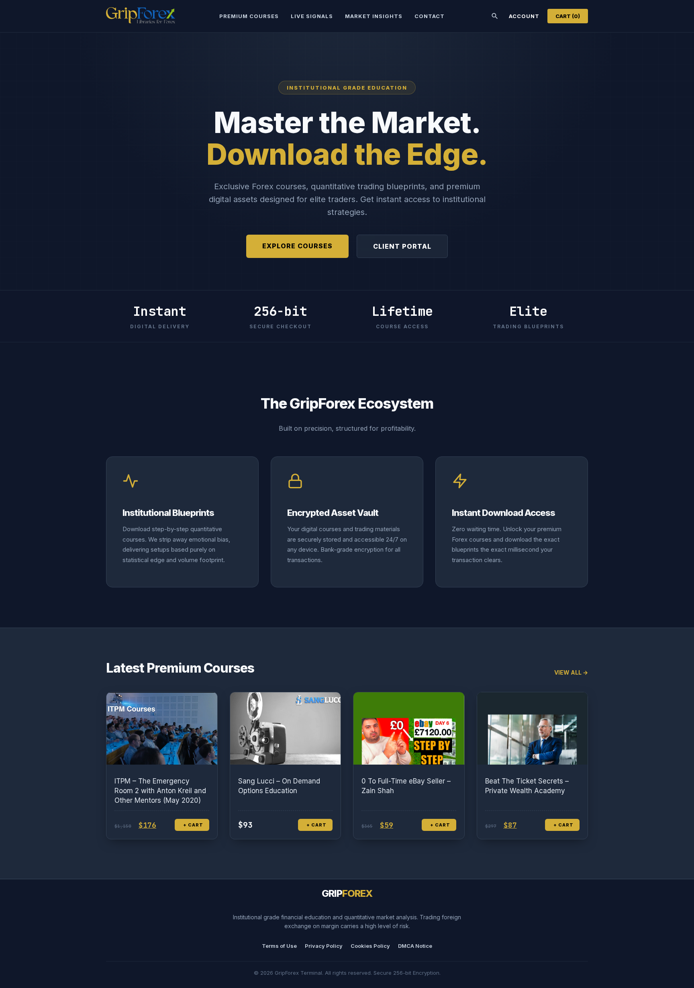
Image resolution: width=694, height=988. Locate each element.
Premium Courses (249, 16)
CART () (567, 16)
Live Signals (312, 16)
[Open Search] (495, 16)
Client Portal (402, 246)
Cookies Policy (370, 946)
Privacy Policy (324, 946)
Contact (429, 16)
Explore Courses (297, 246)
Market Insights (373, 16)
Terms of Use (279, 946)
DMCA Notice (415, 946)
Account (524, 16)
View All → (571, 672)
